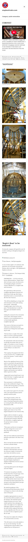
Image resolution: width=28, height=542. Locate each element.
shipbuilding (4, 57)
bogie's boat (4, 536)
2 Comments (15, 536)
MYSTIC (12, 45)
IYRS (21, 40)
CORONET (6, 23)
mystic (14, 59)
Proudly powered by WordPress (8, 540)
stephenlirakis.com (9, 10)
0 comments (9, 275)
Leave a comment (21, 59)
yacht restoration (16, 57)
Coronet (8, 59)
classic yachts (16, 56)
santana (13, 535)
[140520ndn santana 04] (14, 258)
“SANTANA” (7, 64)
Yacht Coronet (10, 57)
